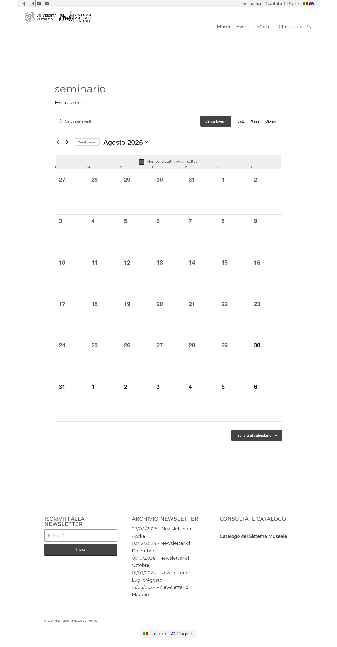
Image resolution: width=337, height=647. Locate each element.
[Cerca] (309, 26)
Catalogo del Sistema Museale (253, 536)
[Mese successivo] (67, 142)
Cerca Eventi (215, 121)
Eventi (60, 102)
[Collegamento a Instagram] (31, 3)
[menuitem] (251, 3)
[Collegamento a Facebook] (24, 3)
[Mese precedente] (58, 142)
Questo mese (87, 142)
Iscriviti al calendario (254, 435)
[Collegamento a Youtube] (39, 3)
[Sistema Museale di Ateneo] (60, 30)
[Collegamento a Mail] (46, 3)
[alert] (168, 162)
